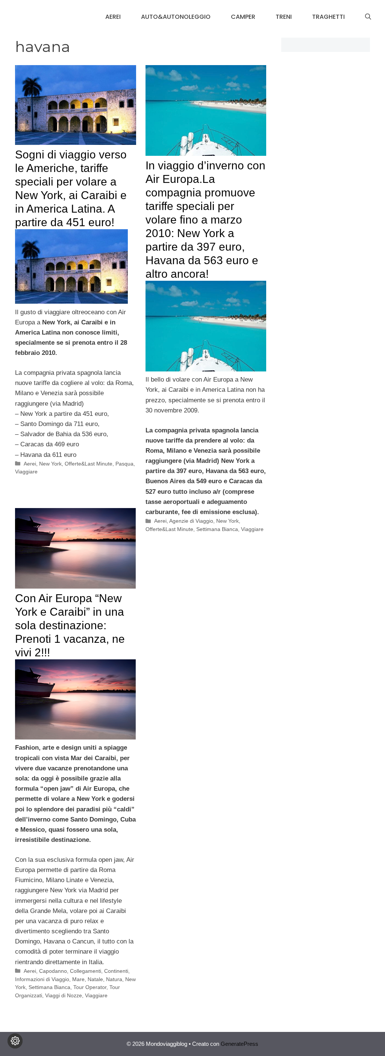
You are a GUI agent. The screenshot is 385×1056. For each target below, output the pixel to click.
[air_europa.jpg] (75, 737)
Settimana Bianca (217, 529)
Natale (95, 979)
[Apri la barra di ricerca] (368, 17)
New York (50, 464)
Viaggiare (26, 472)
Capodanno (53, 971)
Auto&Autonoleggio (176, 16)
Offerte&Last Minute (88, 464)
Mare (78, 979)
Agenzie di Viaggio (191, 521)
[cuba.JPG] (206, 369)
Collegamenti (85, 971)
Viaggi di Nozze (63, 995)
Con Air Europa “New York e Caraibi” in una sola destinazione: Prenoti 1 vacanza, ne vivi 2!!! (70, 625)
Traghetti (328, 16)
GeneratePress (239, 1044)
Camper (243, 16)
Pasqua (124, 464)
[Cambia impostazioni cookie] (15, 1040)
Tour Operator (89, 987)
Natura (114, 979)
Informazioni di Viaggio (42, 979)
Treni (284, 16)
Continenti (116, 971)
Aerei (113, 16)
